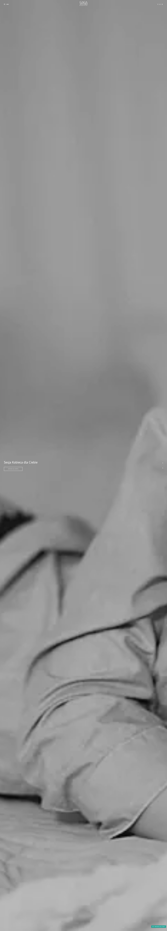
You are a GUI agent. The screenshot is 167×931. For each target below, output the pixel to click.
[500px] (162, 4)
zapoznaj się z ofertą (13, 468)
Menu (7, 4)
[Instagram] (159, 4)
